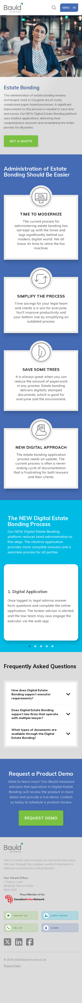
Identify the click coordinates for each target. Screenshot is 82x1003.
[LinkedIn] (19, 942)
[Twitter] (7, 942)
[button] (30, 646)
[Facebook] (30, 942)
